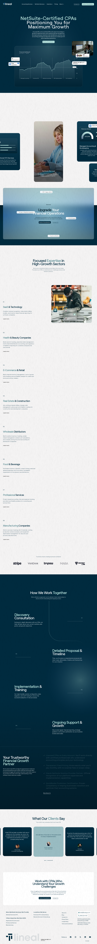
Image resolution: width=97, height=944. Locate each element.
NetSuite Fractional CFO (12, 914)
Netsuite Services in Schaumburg (42, 917)
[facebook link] (71, 937)
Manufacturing (9, 925)
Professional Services (11, 922)
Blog (63, 915)
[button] (44, 860)
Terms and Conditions (67, 923)
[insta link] (75, 937)
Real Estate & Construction (12, 920)
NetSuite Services (48, 171)
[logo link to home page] (22, 938)
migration (55, 174)
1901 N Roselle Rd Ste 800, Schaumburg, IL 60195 (84, 919)
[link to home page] (7, 4)
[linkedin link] (85, 937)
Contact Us (64, 917)
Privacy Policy (65, 919)
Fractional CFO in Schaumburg (41, 914)
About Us (64, 912)
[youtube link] (90, 937)
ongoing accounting (46, 175)
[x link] (80, 937)
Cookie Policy (65, 921)
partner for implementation (46, 174)
